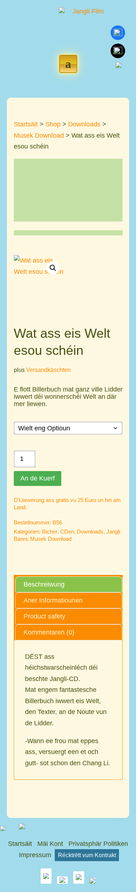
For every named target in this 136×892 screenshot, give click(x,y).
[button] (52, 268)
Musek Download (39, 135)
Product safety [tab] (44, 616)
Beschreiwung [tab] (44, 584)
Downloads (84, 124)
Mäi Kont (50, 843)
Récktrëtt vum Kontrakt (87, 855)
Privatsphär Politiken (98, 843)
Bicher (49, 531)
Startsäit (26, 124)
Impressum (35, 855)
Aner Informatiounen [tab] (53, 600)
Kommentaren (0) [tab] (49, 632)
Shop (53, 124)
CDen (67, 531)
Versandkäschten (48, 369)
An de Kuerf (37, 478)
